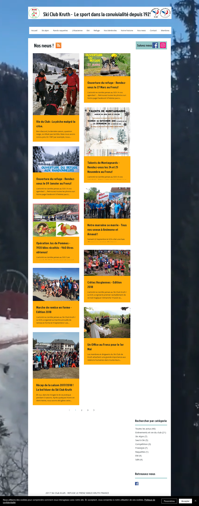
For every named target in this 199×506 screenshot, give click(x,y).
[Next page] (93, 410)
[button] (151, 45)
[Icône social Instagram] (163, 45)
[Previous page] (69, 410)
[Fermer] (195, 501)
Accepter (185, 501)
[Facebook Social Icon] (155, 45)
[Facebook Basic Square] (136, 483)
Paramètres (169, 501)
